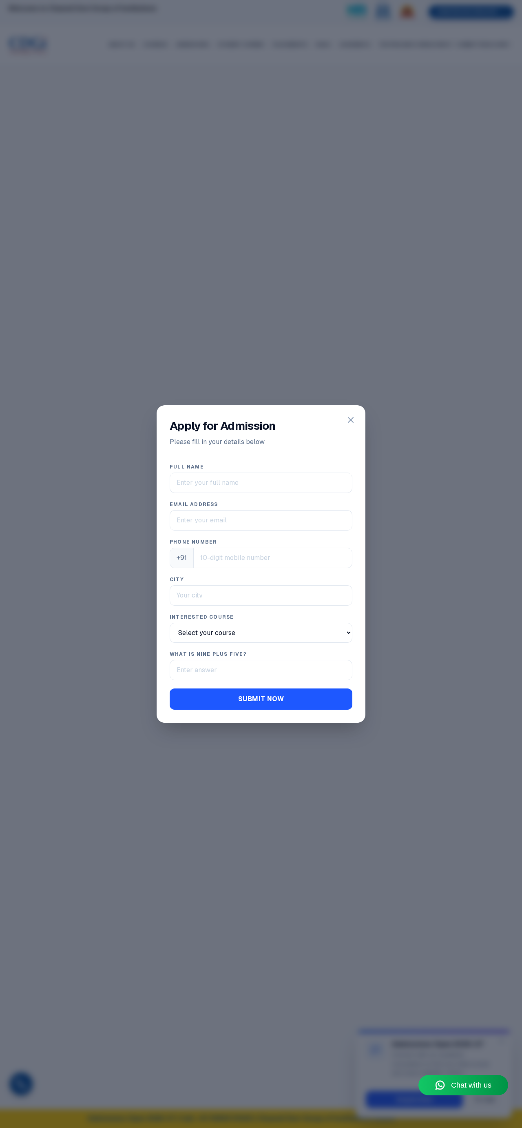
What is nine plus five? (208, 654)
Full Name (187, 467)
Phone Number (193, 542)
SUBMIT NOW (261, 699)
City (177, 579)
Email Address (194, 504)
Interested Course (202, 617)
